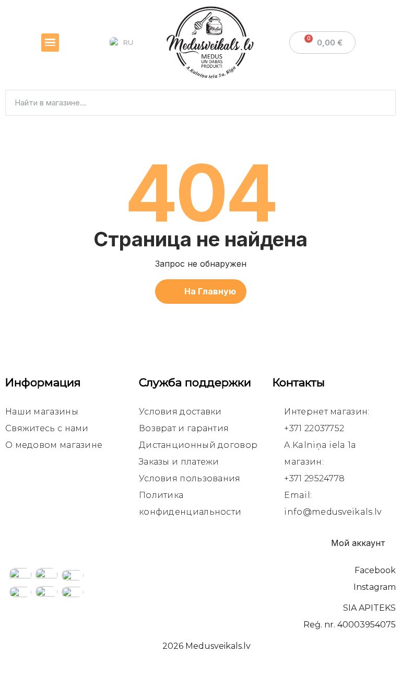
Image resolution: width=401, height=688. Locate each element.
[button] (200, 291)
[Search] (382, 102)
